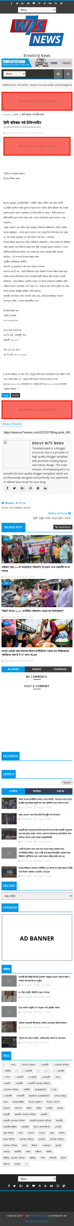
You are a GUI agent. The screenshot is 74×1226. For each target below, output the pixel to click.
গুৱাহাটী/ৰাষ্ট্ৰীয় (10, 1126)
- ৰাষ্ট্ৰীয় (7, 1071)
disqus (36, 669)
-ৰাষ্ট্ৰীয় (26, 1089)
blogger (13, 669)
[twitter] (17, 3)
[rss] (45, 3)
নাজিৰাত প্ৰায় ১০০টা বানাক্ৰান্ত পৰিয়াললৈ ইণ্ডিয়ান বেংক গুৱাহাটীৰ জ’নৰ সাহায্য (36, 569)
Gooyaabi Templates (37, 1221)
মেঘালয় (6, 1151)
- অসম (12, 1064)
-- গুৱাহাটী (27, 1071)
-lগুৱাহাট (32, 1077)
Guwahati (40, 1089)
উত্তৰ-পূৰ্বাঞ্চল (35, 1102)
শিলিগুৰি (53, 1158)
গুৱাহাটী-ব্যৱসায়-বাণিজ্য (40, 1120)
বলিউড (62, 1133)
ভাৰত (24, 1145)
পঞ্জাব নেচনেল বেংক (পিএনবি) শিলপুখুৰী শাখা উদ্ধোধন (39, 814)
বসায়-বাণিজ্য (9, 1139)
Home (6, 114)
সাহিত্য (6, 1164)
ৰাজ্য (28, 1151)
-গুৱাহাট (7, 1083)
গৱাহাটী (49, 1108)
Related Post (13, 527)
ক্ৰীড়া (38, 1108)
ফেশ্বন (31, 1133)
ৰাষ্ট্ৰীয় (49, 1151)
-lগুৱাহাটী (45, 1077)
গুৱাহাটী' (59, 1120)
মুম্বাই (58, 1145)
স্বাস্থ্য (18, 1164)
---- (47, 1071)
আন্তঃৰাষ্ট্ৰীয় (18, 1102)
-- (17, 1071)
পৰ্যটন (20, 1133)
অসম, (41, 133)
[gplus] (23, 3)
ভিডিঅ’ (35, 1145)
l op (54, 1089)
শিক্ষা (43, 1158)
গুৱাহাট (60, 1108)
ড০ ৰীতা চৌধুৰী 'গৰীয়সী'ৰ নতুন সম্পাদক (34, 992)
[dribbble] (39, 3)
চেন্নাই (58, 1126)
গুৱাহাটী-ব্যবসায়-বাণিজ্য (14, 1120)
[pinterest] (28, 3)
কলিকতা (18, 1108)
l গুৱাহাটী (7, 1095)
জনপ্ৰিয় (37, 791)
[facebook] (12, 3)
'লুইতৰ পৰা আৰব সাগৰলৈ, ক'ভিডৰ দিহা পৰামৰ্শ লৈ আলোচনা (42, 1038)
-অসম (57, 1077)
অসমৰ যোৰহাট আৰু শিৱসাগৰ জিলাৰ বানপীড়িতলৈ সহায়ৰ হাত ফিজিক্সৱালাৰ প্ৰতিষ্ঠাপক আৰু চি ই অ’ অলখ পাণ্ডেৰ (35, 652)
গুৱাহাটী (6, 1114)
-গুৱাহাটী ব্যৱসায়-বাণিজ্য (39, 1083)
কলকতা (6, 1108)
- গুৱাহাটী (44, 1064)
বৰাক (52, 1133)
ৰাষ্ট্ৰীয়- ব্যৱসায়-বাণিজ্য (14, 1158)
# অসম (15, 395)
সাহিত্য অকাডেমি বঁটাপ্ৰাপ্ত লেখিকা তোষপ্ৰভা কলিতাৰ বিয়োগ (43, 1022)
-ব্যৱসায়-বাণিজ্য (11, 1089)
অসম (16, 114)
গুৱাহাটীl (25, 1126)
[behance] (50, 3)
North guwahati (39, 1095)
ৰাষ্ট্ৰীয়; (33, 1158)
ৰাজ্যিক (38, 1151)
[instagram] (56, 3)
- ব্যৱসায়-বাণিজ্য (61, 1064)
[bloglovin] (34, 3)
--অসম (6, 1077)
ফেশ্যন (42, 1133)
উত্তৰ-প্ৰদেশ (53, 1102)
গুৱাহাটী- (44, 1114)
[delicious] (61, 3)
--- (38, 1071)
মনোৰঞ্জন (47, 1145)
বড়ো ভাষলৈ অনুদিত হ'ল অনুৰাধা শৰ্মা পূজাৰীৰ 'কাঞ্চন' (39, 1007)
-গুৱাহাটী (19, 1083)
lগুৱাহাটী (20, 1095)
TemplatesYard (38, 1216)
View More (64, 527)
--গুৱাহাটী (19, 1077)
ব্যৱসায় (42, 1139)
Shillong (60, 1095)
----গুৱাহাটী (59, 1071)
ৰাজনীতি (18, 1151)
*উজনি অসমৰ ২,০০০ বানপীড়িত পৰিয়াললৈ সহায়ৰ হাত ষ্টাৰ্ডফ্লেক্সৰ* (33, 611)
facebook (60, 669)
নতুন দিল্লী (8, 1133)
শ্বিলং (63, 1158)
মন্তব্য (60, 791)
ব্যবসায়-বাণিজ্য (27, 1139)
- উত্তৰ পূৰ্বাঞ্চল (27, 1064)
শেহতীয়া (13, 791)
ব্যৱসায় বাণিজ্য (57, 1139)
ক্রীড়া (29, 1108)
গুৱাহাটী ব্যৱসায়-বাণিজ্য (25, 1114)
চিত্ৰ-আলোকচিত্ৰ (42, 1126)
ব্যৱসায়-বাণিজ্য (10, 1145)
